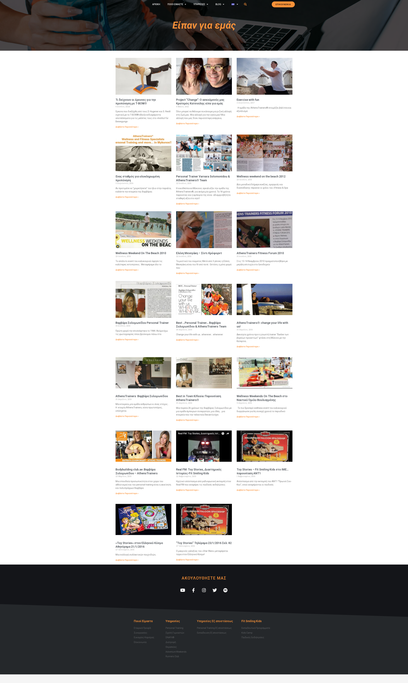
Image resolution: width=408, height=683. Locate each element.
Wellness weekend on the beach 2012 (261, 176)
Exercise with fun (248, 99)
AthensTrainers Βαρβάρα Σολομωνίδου (142, 396)
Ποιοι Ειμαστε (175, 4)
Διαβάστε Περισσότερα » (127, 127)
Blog (218, 4)
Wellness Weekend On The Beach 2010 (141, 253)
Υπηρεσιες (199, 4)
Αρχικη (156, 4)
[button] (245, 4)
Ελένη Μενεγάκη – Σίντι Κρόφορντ (199, 253)
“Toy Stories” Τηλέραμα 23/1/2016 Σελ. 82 (204, 543)
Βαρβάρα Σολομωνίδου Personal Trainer (142, 322)
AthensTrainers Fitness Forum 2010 (260, 253)
